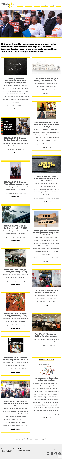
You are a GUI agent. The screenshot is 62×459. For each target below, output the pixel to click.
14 (40, 439)
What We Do (20, 5)
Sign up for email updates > (52, 449)
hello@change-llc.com (24, 450)
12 (36, 439)
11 (33, 439)
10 (31, 439)
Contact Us (58, 5)
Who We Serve (28, 5)
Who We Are (37, 5)
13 (38, 439)
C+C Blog (52, 5)
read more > (15, 109)
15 (43, 439)
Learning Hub (44, 5)
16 (45, 439)
